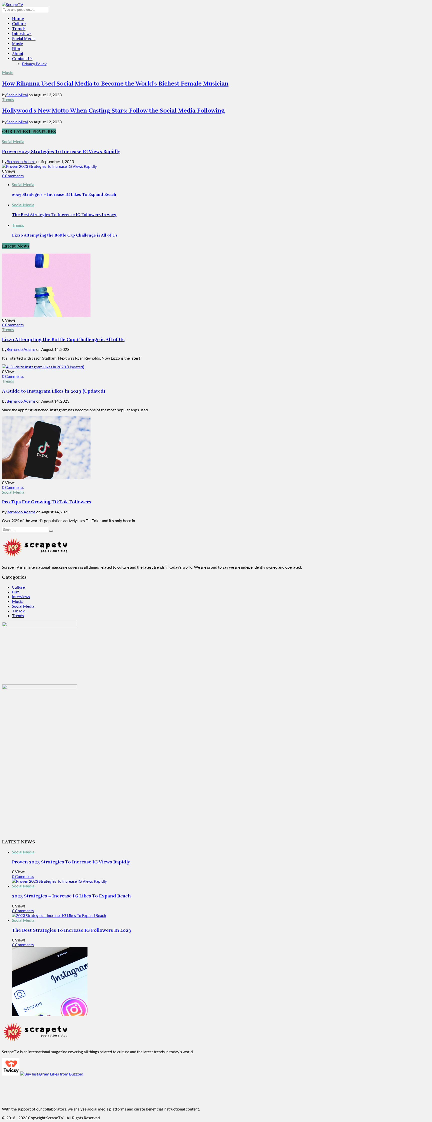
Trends (19, 28)
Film (16, 48)
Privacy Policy (34, 63)
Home (18, 18)
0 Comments (13, 175)
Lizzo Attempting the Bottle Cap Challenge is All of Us (65, 235)
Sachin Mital (17, 94)
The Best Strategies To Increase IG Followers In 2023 (64, 214)
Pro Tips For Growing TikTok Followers (46, 502)
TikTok (18, 610)
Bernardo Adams (21, 161)
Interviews (22, 33)
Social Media (24, 38)
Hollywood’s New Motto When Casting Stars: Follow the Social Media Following (113, 110)
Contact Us (22, 58)
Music (17, 43)
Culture (19, 23)
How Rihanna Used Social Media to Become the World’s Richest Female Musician (115, 83)
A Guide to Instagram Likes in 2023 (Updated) (53, 391)
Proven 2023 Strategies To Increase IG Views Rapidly (61, 151)
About (17, 53)
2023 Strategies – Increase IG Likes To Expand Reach (64, 194)
